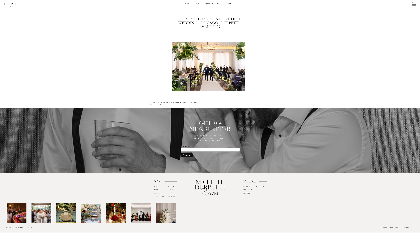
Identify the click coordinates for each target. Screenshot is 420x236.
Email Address (186, 146)
